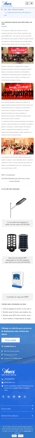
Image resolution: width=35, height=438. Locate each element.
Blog (9, 9)
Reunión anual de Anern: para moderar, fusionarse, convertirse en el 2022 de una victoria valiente (18, 312)
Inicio (5, 9)
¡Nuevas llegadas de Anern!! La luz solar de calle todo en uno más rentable (18, 309)
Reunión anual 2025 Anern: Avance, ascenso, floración (19, 180)
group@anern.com (9, 382)
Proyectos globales (9, 416)
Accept (20, 435)
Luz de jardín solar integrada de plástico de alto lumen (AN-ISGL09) (18, 223)
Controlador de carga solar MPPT (18, 297)
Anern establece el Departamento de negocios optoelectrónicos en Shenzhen (18, 318)
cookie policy (27, 431)
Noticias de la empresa (17, 9)
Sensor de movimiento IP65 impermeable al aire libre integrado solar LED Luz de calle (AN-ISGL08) (17, 260)
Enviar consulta (10, 340)
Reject (14, 435)
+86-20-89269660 (9, 379)
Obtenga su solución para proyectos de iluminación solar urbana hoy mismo (16, 331)
